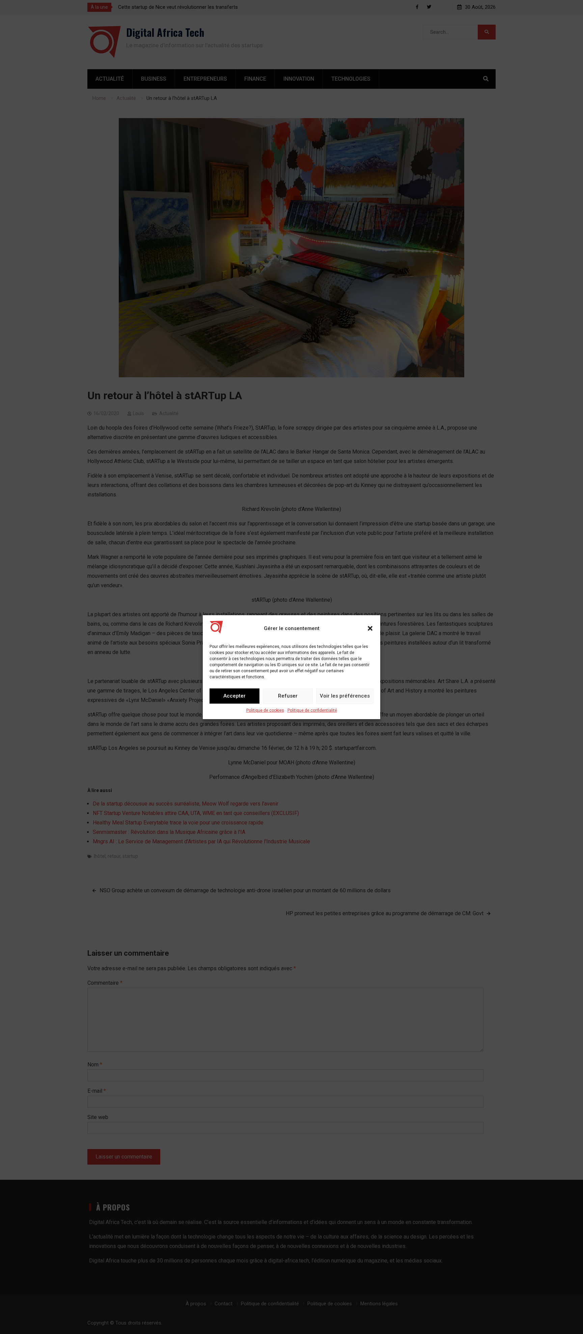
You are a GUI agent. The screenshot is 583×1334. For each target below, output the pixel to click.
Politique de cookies (265, 710)
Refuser (288, 696)
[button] (370, 628)
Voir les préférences (345, 696)
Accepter (234, 696)
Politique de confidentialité (312, 710)
